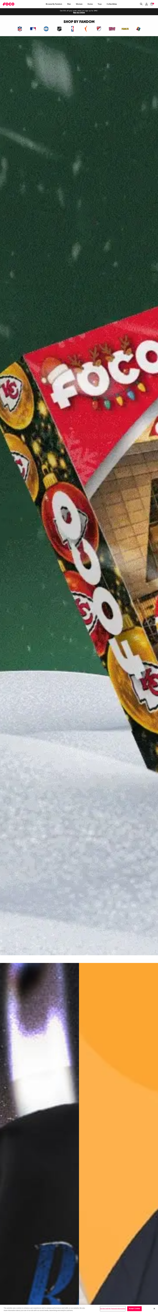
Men (69, 4)
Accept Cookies (134, 1308)
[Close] (154, 1308)
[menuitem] (54, 4)
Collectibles (112, 4)
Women (79, 4)
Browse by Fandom (54, 4)
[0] (151, 4)
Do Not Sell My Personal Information (112, 1308)
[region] (79, 1309)
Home (90, 4)
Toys (100, 4)
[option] (79, 11)
